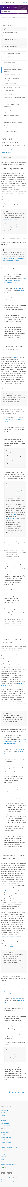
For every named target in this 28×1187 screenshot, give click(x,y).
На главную (4, 1110)
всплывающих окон (12, 518)
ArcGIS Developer (6, 1142)
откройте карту (17, 288)
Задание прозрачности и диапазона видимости (13, 70)
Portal (3, 1113)
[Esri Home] (4, 1167)
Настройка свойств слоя (10, 49)
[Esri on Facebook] (5, 1173)
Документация (5, 1125)
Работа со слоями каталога (11, 115)
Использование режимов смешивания (14, 97)
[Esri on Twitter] (2, 1173)
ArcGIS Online (5, 1132)
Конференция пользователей (10, 1162)
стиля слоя (14, 357)
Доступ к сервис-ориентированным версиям (13, 111)
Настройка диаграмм (11, 131)
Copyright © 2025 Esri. (7, 1177)
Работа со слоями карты (19, 18)
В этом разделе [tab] (6, 157)
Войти (25, 2)
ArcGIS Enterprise (9, 2)
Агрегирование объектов (13, 87)
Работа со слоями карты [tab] (11, 46)
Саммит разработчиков (8, 1164)
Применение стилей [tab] (10, 39)
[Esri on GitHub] (8, 1173)
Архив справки (6, 152)
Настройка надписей (9, 94)
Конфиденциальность (7, 1180)
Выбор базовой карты (8, 25)
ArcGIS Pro (4, 1135)
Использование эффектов (11, 101)
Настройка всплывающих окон (10, 32)
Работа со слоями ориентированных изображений (15, 127)
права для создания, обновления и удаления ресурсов (15, 280)
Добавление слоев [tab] (9, 29)
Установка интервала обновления (13, 74)
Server (3, 1115)
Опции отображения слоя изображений (12, 105)
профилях (14, 514)
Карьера (4, 1156)
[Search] (19, 2)
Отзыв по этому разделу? (19, 1092)
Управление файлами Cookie (9, 1182)
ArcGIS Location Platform (8, 1140)
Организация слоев (9, 62)
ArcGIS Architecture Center (9, 1147)
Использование (5, 16)
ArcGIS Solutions (6, 1145)
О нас (3, 1154)
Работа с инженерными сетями (12, 119)
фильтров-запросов (7, 890)
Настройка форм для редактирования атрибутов (14, 57)
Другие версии (15, 150)
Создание (14, 16)
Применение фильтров (10, 83)
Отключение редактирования (12, 53)
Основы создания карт (8, 22)
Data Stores (4, 1118)
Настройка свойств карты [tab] (11, 42)
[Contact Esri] (10, 1173)
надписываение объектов (9, 936)
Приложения (5, 1123)
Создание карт (7, 18)
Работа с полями (10, 90)
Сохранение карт (7, 36)
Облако (3, 1120)
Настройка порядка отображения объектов (13, 79)
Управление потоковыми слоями (13, 122)
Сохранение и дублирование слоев (13, 65)
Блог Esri (4, 1159)
